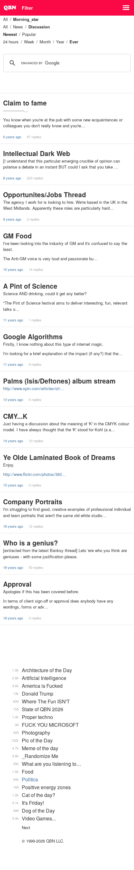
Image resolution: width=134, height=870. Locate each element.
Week (29, 42)
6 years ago (12, 136)
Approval (17, 584)
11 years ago (13, 319)
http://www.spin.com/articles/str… (33, 388)
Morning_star (26, 19)
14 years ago (13, 440)
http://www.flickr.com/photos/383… (34, 474)
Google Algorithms (33, 336)
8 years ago (12, 177)
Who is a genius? (30, 542)
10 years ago (13, 269)
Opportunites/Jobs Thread (44, 194)
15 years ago (13, 484)
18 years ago (13, 526)
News (18, 27)
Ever (73, 42)
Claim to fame (25, 102)
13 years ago (13, 399)
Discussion (39, 27)
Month (45, 42)
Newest (10, 34)
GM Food (17, 235)
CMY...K (15, 416)
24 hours (11, 42)
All (5, 19)
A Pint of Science (30, 286)
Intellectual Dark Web (36, 153)
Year (60, 42)
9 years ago (12, 219)
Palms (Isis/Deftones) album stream (59, 380)
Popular (29, 34)
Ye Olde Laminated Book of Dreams (59, 457)
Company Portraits (32, 501)
